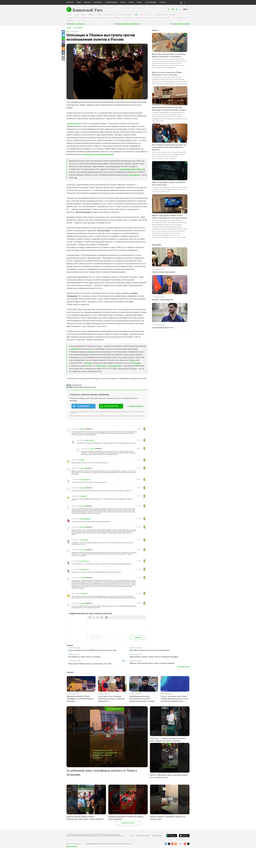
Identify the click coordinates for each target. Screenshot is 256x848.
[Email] (63, 55)
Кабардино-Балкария (162, 14)
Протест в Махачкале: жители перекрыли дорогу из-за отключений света (169, 776)
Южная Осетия (182, 17)
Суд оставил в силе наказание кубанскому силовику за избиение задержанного (111, 698)
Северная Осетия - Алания (143, 17)
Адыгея (83, 14)
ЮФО (79, 20)
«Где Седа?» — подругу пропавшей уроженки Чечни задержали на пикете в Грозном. (168, 739)
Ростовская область (128, 17)
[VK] (63, 32)
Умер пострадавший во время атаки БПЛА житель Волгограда (168, 183)
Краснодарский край (86, 17)
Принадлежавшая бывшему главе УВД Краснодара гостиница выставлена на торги (169, 108)
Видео (139, 2)
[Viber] (63, 42)
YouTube (136, 363)
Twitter (132, 360)
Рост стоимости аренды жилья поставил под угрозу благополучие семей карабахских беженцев (169, 147)
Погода (163, 2)
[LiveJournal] (63, 52)
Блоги (131, 2)
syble (81, 460)
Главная (68, 27)
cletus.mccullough (85, 479)
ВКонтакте (101, 366)
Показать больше (128, 823)
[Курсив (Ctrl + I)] (93, 617)
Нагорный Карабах (99, 17)
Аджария (76, 14)
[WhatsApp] (63, 38)
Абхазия (69, 14)
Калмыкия (173, 14)
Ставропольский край (164, 17)
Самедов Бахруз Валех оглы (163, 327)
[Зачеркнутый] (101, 617)
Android (74, 349)
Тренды (87, 2)
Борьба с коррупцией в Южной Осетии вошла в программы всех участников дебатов (169, 216)
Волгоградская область (125, 14)
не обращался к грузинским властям (98, 154)
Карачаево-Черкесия (73, 17)
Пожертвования (157, 835)
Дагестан (142, 14)
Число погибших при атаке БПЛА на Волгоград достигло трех (92, 650)
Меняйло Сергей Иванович (162, 299)
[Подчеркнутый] (97, 617)
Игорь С (82, 429)
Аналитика (97, 2)
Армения (99, 14)
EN (189, 2)
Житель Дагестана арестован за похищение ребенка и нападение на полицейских (169, 55)
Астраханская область (110, 14)
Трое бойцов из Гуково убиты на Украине (84, 656)
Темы (79, 2)
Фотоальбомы (150, 2)
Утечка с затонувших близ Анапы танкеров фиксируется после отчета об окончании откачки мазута (174, 698)
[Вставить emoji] (106, 617)
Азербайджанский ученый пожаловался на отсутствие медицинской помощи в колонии (142, 698)
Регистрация (95, 637)
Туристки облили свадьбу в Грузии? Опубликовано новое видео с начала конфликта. (85, 817)
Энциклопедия (111, 2)
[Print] (63, 59)
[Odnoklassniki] (63, 49)
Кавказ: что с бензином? (76, 24)
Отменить (138, 637)
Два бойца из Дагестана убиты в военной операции (150, 650)
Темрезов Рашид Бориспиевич (163, 272)
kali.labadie (83, 593)
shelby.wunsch (89, 440)
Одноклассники (115, 366)
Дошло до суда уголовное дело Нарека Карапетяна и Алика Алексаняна (167, 73)
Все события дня (183, 667)
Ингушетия (151, 14)
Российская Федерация (113, 17)
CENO (89, 352)
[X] (63, 45)
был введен (134, 175)
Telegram (89, 363)
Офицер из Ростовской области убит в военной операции (152, 663)
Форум (123, 2)
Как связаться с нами (143, 835)
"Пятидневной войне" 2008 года (131, 169)
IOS (97, 352)
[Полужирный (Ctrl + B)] (89, 617)
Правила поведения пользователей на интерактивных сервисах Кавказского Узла (108, 843)
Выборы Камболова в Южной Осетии (128, 24)
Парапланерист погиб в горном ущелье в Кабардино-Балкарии (154, 656)
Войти (185, 9)
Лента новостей (78, 27)
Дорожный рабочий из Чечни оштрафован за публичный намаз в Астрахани (80, 698)
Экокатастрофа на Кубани (181, 24)
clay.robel (82, 496)
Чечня (174, 17)
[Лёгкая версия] (181, 2)
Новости (69, 2)
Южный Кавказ (71, 20)
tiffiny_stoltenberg (85, 519)
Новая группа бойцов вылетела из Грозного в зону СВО (90, 663)
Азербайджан (91, 14)
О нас (131, 835)
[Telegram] (63, 35)
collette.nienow (84, 561)
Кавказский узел (74, 123)
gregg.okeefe (83, 540)
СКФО (154, 17)
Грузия (136, 14)
